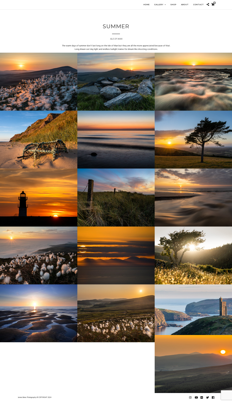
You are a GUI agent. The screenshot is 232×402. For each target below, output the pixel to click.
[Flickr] (201, 397)
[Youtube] (196, 397)
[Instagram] (190, 397)
